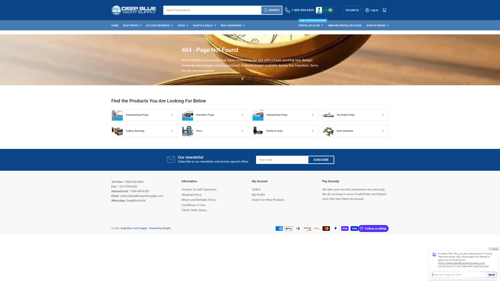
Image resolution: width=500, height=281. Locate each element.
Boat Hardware (231, 25)
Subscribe (321, 160)
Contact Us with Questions (199, 189)
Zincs (181, 25)
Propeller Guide (311, 23)
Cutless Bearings (158, 25)
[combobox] (222, 10)
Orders (256, 189)
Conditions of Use (193, 205)
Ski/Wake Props (346, 114)
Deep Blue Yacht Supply (134, 228)
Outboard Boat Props (137, 114)
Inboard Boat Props (277, 114)
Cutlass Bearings (135, 130)
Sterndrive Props (205, 114)
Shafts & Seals (203, 25)
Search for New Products (268, 200)
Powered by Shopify (160, 228)
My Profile (258, 195)
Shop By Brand (375, 25)
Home (114, 25)
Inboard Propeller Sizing (345, 25)
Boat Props (130, 25)
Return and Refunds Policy (199, 200)
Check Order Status (194, 210)
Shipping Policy (192, 195)
